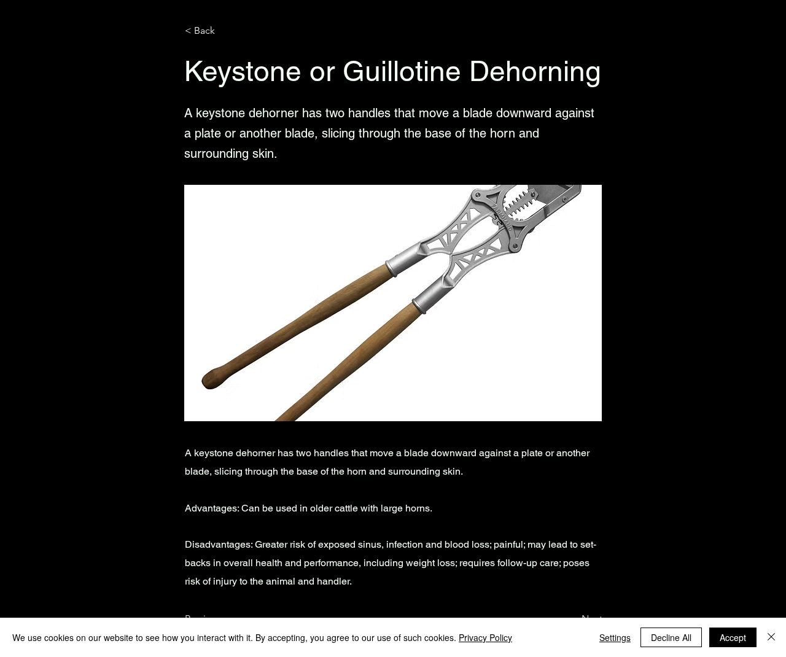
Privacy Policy (485, 637)
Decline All (671, 637)
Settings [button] (615, 637)
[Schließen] (771, 637)
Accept (733, 637)
